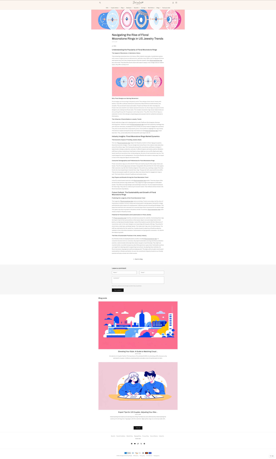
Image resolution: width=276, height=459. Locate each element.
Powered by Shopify (128, 455)
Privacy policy (142, 455)
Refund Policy (130, 436)
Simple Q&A (138, 438)
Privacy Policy (145, 436)
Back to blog (139, 259)
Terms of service (149, 455)
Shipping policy (156, 455)
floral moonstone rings (151, 130)
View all (138, 427)
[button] (100, 2)
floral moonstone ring (156, 60)
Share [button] (115, 46)
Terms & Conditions (120, 436)
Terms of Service (154, 436)
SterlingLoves (122, 455)
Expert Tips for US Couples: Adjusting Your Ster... (138, 412)
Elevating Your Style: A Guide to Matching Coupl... (138, 351)
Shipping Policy (137, 436)
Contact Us (161, 436)
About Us (113, 436)
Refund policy (135, 455)
